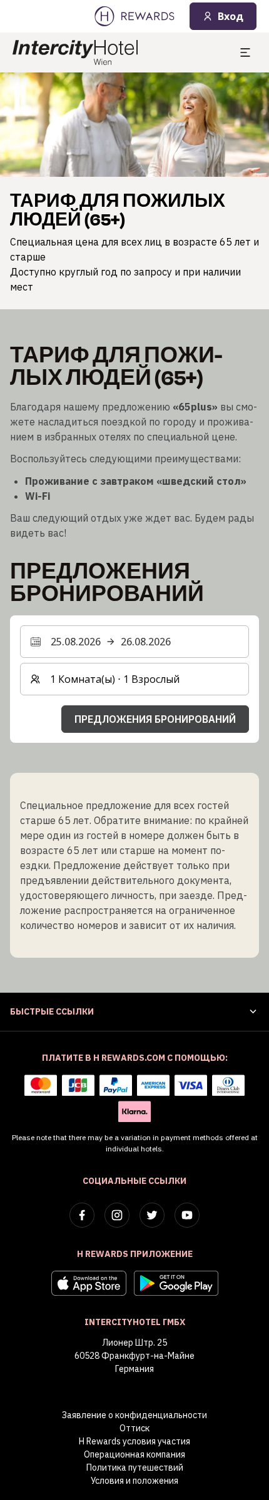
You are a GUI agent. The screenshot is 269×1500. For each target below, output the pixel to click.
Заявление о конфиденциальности (134, 1415)
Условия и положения (134, 1480)
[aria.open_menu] (245, 52)
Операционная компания (134, 1454)
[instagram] (116, 1215)
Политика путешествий (134, 1467)
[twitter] (152, 1215)
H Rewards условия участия (134, 1441)
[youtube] (187, 1215)
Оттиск (134, 1428)
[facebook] (81, 1215)
